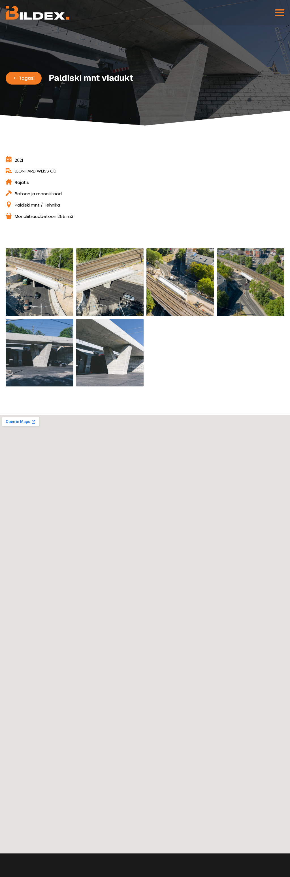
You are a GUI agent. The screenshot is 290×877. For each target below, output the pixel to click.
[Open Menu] (279, 12)
